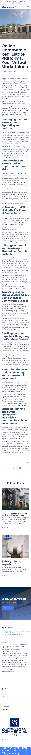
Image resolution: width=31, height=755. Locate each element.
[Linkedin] (5, 739)
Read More (5, 527)
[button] (28, 6)
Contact (5, 709)
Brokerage (6, 700)
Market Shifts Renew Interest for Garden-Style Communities (14, 514)
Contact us (7, 608)
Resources (6, 706)
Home (5, 694)
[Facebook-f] (2, 739)
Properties (6, 697)
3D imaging (11, 277)
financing (18, 382)
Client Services (7, 703)
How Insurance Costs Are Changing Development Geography (11, 563)
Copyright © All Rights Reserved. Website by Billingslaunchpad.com (15, 750)
